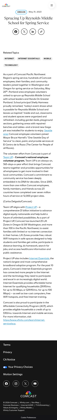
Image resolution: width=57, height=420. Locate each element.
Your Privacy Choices (20, 367)
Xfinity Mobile (26, 408)
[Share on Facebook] (16, 31)
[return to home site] (6, 5)
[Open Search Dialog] (52, 5)
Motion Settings (13, 374)
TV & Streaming (42, 405)
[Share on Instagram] (16, 383)
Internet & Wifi (27, 405)
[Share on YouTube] (35, 383)
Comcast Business (11, 405)
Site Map (35, 403)
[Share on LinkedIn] (33, 31)
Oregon (21, 12)
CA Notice (9, 359)
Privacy (7, 352)
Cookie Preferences (28, 418)
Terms (6, 345)
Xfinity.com (24, 403)
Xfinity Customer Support (14, 410)
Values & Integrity (10, 408)
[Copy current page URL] (41, 31)
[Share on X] (24, 31)
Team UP (8, 157)
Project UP (31, 207)
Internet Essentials (39, 258)
